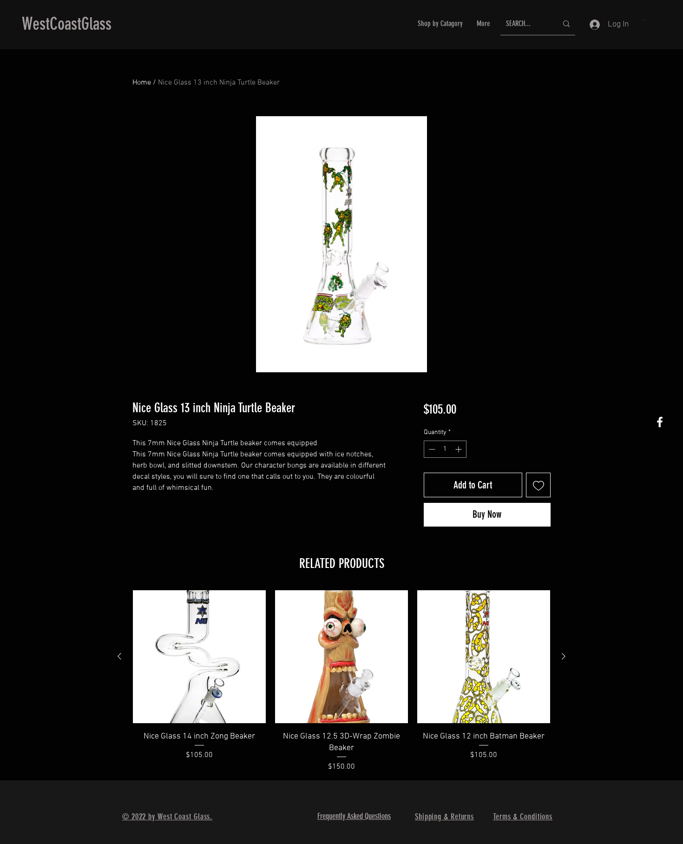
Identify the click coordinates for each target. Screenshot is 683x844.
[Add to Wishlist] (538, 485)
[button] (644, 19)
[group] (341, 681)
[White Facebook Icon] (660, 422)
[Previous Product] (119, 656)
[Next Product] (563, 656)
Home (141, 82)
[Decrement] (431, 449)
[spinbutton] (445, 449)
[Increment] (459, 449)
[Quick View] (199, 656)
